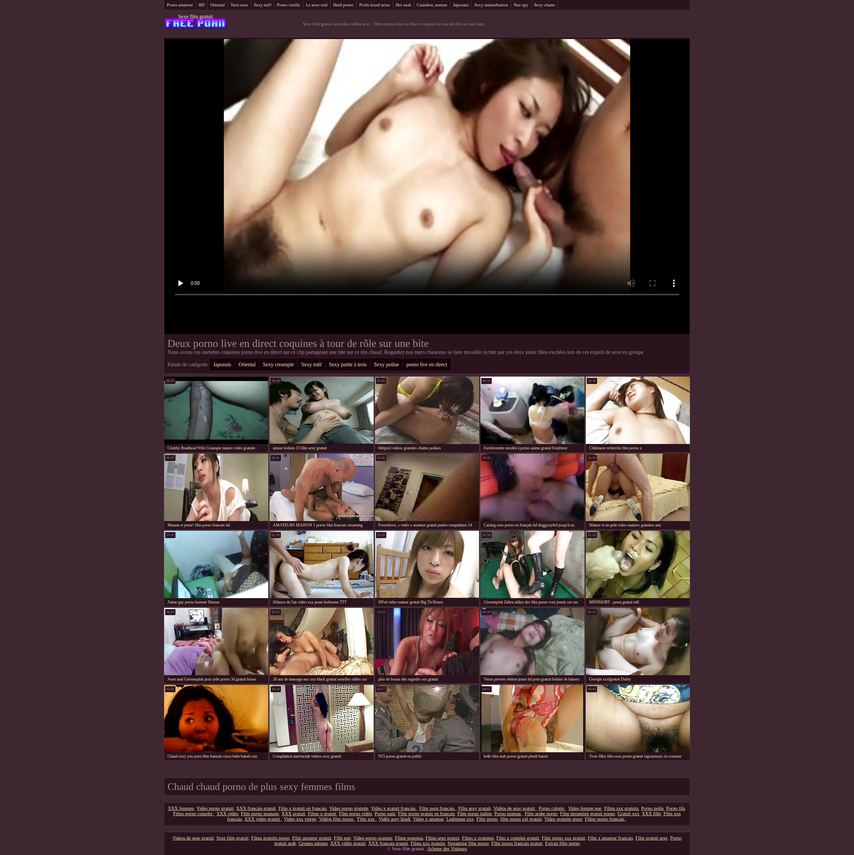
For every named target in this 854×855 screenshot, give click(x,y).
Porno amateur (180, 4)
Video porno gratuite (348, 808)
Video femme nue (584, 808)
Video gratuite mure (563, 819)
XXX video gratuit (263, 819)
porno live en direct (426, 364)
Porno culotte (552, 808)
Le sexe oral (317, 4)
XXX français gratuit (256, 808)
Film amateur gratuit (311, 838)
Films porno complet (193, 813)
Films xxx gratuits (621, 808)
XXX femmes (181, 808)
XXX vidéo (227, 813)
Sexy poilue (386, 364)
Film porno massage (260, 813)
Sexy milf (262, 4)
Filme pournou (409, 838)
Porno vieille (288, 4)
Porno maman (508, 813)
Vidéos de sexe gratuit (514, 808)
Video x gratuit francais (394, 808)
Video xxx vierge (300, 819)
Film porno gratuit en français (426, 813)
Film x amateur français (610, 838)
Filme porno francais (605, 819)
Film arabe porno (541, 813)
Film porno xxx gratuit (563, 838)
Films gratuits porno (270, 838)
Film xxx (366, 819)
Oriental (217, 4)
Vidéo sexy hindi (394, 819)
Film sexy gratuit (474, 808)
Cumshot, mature (432, 4)
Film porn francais (437, 808)
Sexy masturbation (491, 4)
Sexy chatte (544, 4)
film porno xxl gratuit (521, 819)
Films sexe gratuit (442, 838)
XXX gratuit (293, 813)
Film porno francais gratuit (516, 843)
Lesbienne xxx (460, 819)
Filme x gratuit (322, 813)
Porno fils (675, 808)
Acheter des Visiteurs (447, 848)
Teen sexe (239, 4)
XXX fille (651, 813)
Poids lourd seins (374, 4)
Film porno (487, 819)
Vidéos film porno (337, 819)
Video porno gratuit (215, 808)
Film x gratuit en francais (303, 808)
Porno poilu (652, 808)
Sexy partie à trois (348, 364)
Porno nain (385, 813)
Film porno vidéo (355, 813)
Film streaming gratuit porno (587, 813)
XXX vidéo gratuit (348, 843)
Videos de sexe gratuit (193, 838)
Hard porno (343, 4)
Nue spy (521, 4)
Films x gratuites (478, 838)
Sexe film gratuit (195, 16)
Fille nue (342, 838)
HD (201, 4)
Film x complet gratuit (517, 838)
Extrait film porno (562, 843)
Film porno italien (474, 813)
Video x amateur (428, 819)
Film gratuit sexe (651, 838)
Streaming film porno (468, 843)
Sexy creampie (278, 364)
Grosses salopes (313, 843)
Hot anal (403, 4)
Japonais (461, 4)
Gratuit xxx (628, 813)
